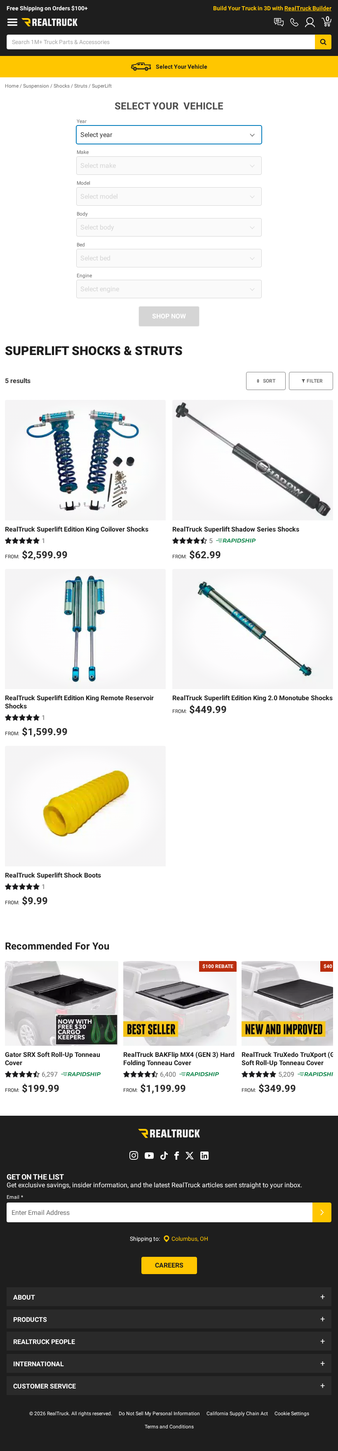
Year (82, 121)
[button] (169, 1296)
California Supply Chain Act (237, 1413)
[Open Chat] (279, 22)
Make (83, 152)
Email (15, 1197)
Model (83, 183)
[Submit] (321, 1212)
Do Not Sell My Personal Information (159, 1413)
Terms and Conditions (169, 1427)
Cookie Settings (292, 1413)
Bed (81, 245)
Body (82, 214)
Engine (84, 276)
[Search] (323, 42)
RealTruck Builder (307, 8)
